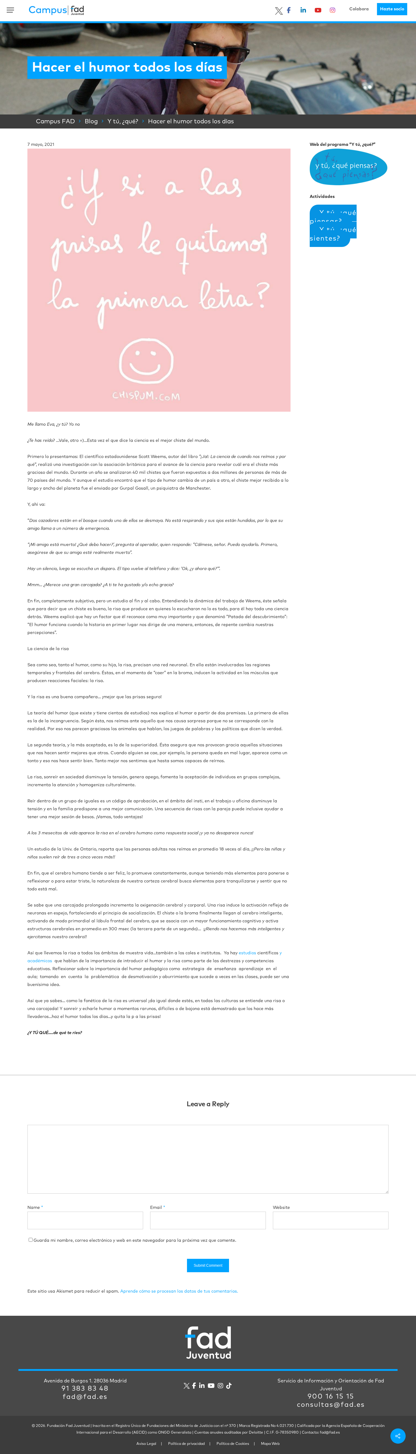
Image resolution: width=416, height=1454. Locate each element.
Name (35, 1208)
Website (281, 1208)
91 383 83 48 (85, 1388)
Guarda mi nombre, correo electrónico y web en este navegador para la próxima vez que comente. (134, 1240)
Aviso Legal (146, 1444)
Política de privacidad (186, 1444)
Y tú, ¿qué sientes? (333, 234)
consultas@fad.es (331, 1405)
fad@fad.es (85, 1397)
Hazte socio (392, 9)
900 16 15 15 (331, 1396)
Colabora (359, 9)
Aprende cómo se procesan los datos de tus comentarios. (179, 1291)
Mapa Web (270, 1444)
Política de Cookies (233, 1444)
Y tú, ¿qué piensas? (333, 217)
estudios (247, 953)
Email (157, 1208)
